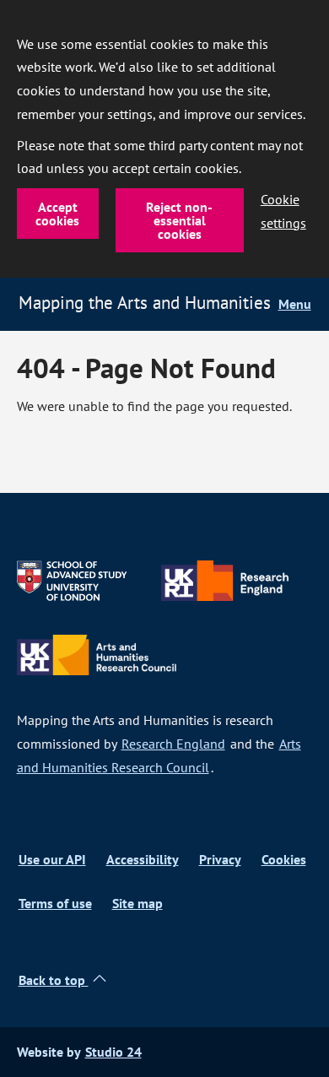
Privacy (220, 860)
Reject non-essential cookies (179, 220)
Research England (173, 743)
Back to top (54, 980)
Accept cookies (57, 214)
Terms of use (55, 903)
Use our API (52, 860)
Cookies (284, 860)
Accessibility (142, 860)
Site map (137, 903)
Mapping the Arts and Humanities (145, 302)
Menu (294, 304)
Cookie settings (283, 211)
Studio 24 (113, 1052)
